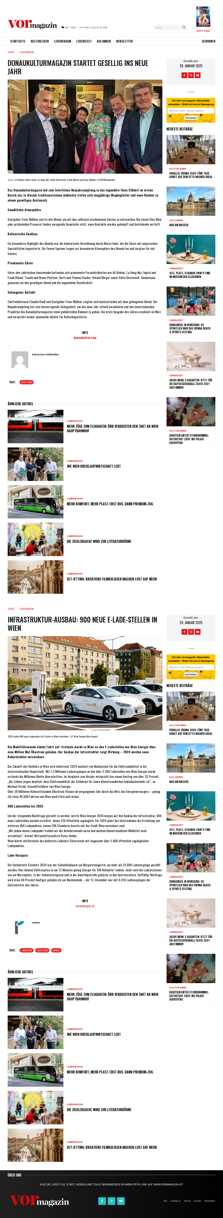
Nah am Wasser (178, 225)
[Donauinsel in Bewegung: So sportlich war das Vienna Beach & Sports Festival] (191, 301)
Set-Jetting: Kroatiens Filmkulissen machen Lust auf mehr (112, 579)
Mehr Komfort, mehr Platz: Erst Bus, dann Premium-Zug (110, 503)
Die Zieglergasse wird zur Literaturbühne (99, 541)
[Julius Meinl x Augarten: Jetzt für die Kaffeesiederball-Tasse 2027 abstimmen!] (191, 356)
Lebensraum (27, 52)
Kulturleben (177, 169)
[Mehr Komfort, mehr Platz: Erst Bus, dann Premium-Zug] (35, 502)
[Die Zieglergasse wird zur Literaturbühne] (35, 539)
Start (11, 52)
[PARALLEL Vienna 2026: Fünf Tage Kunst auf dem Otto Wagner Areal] (191, 149)
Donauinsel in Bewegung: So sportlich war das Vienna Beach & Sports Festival (189, 328)
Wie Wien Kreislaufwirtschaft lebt (94, 466)
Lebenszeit (176, 268)
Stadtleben (27, 382)
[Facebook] (184, 75)
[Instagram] (191, 75)
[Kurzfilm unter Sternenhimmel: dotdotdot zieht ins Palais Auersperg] (191, 411)
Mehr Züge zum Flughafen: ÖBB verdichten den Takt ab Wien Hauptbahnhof (112, 428)
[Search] (183, 27)
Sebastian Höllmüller (45, 354)
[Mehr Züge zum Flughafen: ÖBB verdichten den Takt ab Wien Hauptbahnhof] (35, 426)
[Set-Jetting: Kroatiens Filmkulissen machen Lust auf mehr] (35, 577)
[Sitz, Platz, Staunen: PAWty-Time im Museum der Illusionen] (191, 249)
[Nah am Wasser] (191, 201)
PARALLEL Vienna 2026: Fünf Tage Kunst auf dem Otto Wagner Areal (191, 175)
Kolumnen (176, 220)
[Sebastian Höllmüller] (19, 359)
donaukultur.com (85, 337)
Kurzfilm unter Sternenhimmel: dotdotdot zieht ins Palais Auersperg (189, 439)
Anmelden (191, 117)
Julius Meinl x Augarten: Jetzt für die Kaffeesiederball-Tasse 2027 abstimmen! (190, 384)
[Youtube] (198, 75)
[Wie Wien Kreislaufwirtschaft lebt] (35, 464)
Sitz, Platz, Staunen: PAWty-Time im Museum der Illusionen (189, 275)
